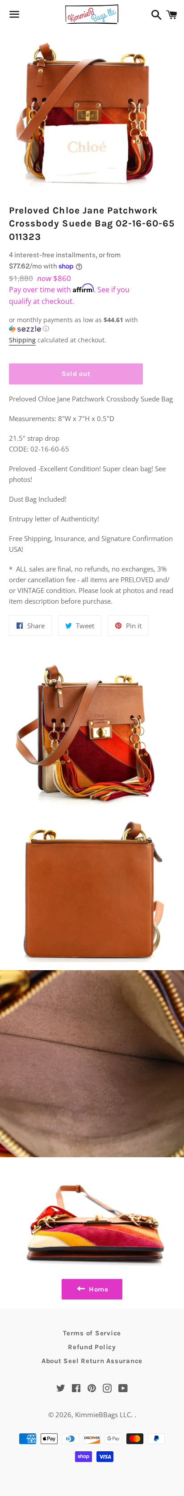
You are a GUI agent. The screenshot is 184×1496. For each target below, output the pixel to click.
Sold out (76, 374)
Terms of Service (92, 1333)
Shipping (22, 340)
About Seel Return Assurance (92, 1361)
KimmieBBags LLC (103, 1414)
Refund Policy (92, 1347)
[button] (76, 324)
